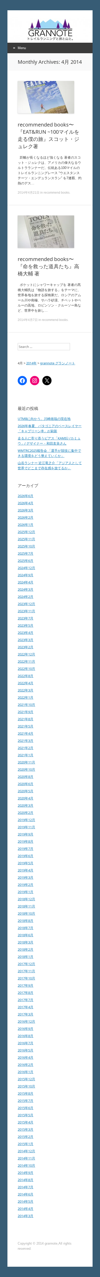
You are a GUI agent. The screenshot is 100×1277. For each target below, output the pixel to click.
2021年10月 (26, 704)
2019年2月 (25, 884)
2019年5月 (25, 863)
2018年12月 (26, 899)
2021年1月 (25, 755)
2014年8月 (25, 1179)
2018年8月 (25, 920)
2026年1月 (25, 524)
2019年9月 (25, 834)
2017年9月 (25, 985)
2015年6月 (25, 1107)
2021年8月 (25, 719)
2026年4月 (25, 503)
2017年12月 (26, 963)
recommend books (56, 192)
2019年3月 (25, 877)
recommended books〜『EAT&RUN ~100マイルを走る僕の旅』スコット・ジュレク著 (48, 135)
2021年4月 (25, 733)
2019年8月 (25, 841)
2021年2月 (25, 747)
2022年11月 (26, 661)
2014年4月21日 (28, 192)
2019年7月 (25, 848)
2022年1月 (25, 697)
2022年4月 (25, 683)
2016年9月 (25, 1028)
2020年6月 (25, 783)
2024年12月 (26, 567)
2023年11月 (26, 611)
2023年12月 (26, 603)
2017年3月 (25, 1014)
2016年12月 (26, 1021)
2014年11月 (26, 1158)
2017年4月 (25, 1007)
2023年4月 (25, 632)
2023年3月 (25, 639)
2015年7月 (25, 1100)
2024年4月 (25, 582)
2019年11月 (26, 827)
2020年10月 (26, 769)
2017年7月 (25, 999)
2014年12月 (26, 1151)
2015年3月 (25, 1129)
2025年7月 (25, 553)
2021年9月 (25, 711)
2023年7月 (25, 618)
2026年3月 (25, 510)
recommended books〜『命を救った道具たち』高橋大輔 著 (48, 266)
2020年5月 (25, 791)
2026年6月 (25, 495)
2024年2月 (25, 596)
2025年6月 (25, 560)
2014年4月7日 (28, 320)
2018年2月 (25, 949)
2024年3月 (25, 589)
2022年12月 (26, 654)
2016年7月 (25, 1043)
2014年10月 (26, 1165)
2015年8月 (25, 1093)
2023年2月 (25, 647)
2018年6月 (25, 935)
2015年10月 (26, 1086)
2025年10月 (26, 546)
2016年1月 (25, 1071)
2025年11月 (26, 539)
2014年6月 (25, 1194)
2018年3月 (25, 942)
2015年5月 (25, 1115)
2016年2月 (25, 1064)
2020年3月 (25, 805)
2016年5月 (25, 1050)
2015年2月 (25, 1136)
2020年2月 (25, 812)
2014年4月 (25, 1208)
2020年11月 (26, 762)
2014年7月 (25, 1187)
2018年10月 (26, 913)
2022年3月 (25, 690)
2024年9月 (25, 575)
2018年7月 (25, 927)
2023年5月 (25, 625)
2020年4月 (25, 798)
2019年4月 (25, 870)
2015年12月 (26, 1079)
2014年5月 (25, 1201)
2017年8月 (25, 992)
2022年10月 (26, 668)
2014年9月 (25, 1172)
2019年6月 (25, 855)
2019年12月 (26, 819)
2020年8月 (25, 776)
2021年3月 (25, 740)
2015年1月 (25, 1143)
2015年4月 (25, 1122)
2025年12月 (26, 531)
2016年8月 (25, 1035)
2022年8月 (25, 675)
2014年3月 (25, 1215)
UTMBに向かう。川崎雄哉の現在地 (44, 418)
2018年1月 (25, 956)
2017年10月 (26, 978)
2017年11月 (26, 971)
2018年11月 (26, 906)
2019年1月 (25, 891)
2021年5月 (25, 726)
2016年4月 (25, 1057)
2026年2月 (25, 517)
